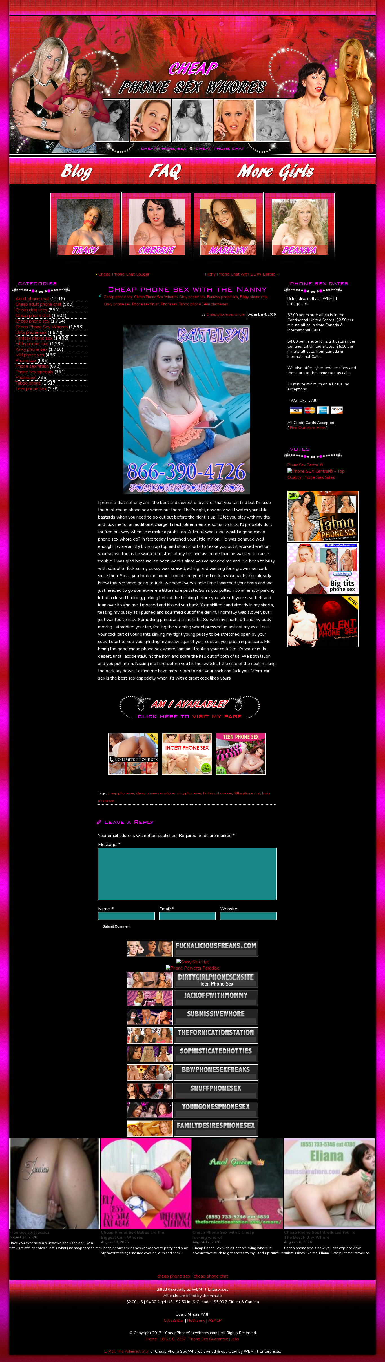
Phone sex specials (34, 372)
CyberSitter (174, 1320)
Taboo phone (28, 383)
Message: (109, 844)
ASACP (214, 1320)
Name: (106, 909)
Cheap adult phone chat (38, 304)
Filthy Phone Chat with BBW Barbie (240, 274)
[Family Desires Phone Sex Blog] (187, 775)
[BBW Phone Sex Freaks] (323, 593)
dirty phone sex (189, 793)
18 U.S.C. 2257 (173, 1339)
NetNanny (196, 1320)
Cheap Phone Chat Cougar (123, 274)
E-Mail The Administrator (126, 1351)
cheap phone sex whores (156, 793)
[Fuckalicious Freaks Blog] (133, 775)
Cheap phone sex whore (225, 314)
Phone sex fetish (32, 366)
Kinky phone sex (31, 349)
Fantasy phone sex (34, 338)
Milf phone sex (30, 355)
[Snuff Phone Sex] (323, 645)
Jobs (235, 1339)
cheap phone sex (121, 793)
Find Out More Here (307, 427)
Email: (166, 909)
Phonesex (25, 377)
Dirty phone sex (31, 332)
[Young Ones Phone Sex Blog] (240, 775)
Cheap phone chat (33, 315)
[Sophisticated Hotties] (323, 540)
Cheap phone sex (32, 321)
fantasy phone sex (217, 793)
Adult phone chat (32, 299)
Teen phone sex (31, 389)
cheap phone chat (211, 1276)
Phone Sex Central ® (305, 465)
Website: (229, 909)
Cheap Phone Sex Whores (42, 327)
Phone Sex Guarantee (208, 1339)
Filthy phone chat (32, 344)
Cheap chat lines (31, 310)
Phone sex (26, 361)
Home (151, 1339)
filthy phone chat (247, 793)
